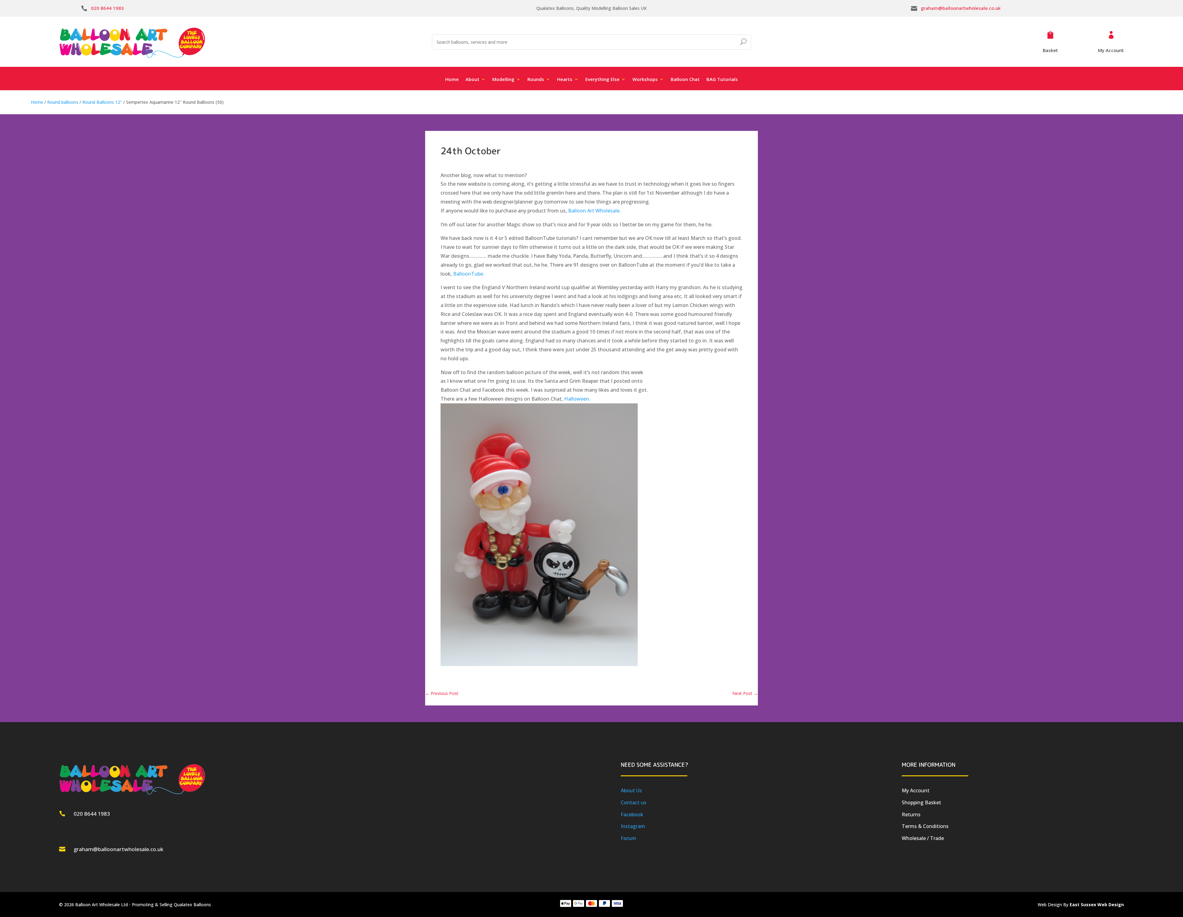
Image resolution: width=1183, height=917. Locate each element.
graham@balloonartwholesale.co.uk (961, 8)
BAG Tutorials (722, 79)
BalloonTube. (468, 273)
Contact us (633, 802)
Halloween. (577, 398)
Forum (628, 838)
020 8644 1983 (107, 8)
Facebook (632, 814)
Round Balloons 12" (102, 102)
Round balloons (62, 102)
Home (452, 79)
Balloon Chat (685, 79)
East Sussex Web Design (1097, 904)
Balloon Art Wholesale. (594, 210)
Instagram (633, 826)
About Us (631, 790)
